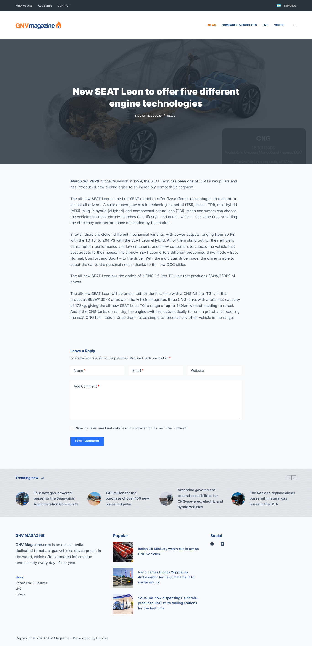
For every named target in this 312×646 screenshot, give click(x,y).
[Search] (294, 25)
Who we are (24, 5)
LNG (265, 25)
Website (197, 370)
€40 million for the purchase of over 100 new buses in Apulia (127, 498)
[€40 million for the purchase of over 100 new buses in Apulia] (94, 499)
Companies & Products (239, 25)
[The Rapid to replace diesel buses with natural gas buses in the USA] (238, 499)
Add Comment (86, 386)
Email (138, 370)
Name (80, 370)
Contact (64, 5)
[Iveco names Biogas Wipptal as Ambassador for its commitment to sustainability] (123, 578)
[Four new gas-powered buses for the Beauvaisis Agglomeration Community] (22, 499)
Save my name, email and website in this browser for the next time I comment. (132, 428)
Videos (279, 25)
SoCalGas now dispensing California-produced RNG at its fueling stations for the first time (168, 603)
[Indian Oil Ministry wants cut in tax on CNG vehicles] (123, 552)
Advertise (45, 5)
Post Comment (87, 441)
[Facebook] (212, 544)
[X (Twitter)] (222, 544)
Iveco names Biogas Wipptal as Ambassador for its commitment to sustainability (166, 577)
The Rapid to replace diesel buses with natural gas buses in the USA (272, 498)
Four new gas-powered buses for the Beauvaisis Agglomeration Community (56, 498)
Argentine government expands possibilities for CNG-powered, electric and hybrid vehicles (200, 498)
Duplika (102, 638)
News (212, 25)
